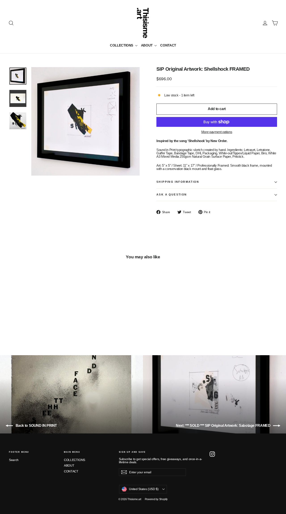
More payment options (216, 132)
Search (14, 460)
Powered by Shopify (156, 499)
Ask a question (171, 194)
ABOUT (147, 45)
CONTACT (168, 45)
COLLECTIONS (122, 45)
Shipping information (177, 181)
